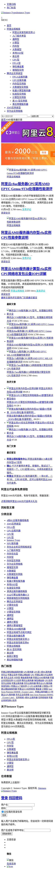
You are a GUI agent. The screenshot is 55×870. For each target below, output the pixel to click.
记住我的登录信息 (13, 812)
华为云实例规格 (15, 111)
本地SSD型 (17, 53)
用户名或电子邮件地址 (12, 830)
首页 (9, 25)
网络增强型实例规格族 (18, 598)
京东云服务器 (30, 683)
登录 (4, 798)
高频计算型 (12, 656)
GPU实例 (48, 680)
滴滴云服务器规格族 (17, 591)
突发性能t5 (6, 686)
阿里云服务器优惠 (16, 636)
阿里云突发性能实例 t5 (23, 32)
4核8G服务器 (46, 672)
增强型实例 (18, 70)
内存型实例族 (19, 83)
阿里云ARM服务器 (16, 629)
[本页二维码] (10, 866)
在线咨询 (11, 863)
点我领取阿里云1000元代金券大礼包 (19, 501)
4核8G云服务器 (31, 698)
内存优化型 (12, 554)
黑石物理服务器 (20, 104)
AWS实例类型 (14, 107)
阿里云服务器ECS (43, 692)
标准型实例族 (19, 94)
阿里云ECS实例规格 (26, 689)
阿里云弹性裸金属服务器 (12, 672)
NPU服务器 (12, 543)
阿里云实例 (12, 675)
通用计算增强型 (15, 625)
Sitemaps (42, 788)
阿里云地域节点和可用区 (19, 632)
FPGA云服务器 (19, 77)
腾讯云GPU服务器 (44, 683)
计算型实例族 (19, 97)
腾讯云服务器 (28, 680)
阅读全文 (5, 213)
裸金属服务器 (26, 678)
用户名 (4, 804)
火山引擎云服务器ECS (18, 595)
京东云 (4, 675)
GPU (32, 675)
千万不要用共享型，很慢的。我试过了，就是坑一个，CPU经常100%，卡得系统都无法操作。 (30, 469)
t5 (28, 686)
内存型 (15, 46)
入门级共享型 (19, 36)
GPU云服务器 (19, 80)
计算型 (15, 42)
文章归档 (11, 4)
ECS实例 (17, 680)
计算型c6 (46, 686)
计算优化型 (12, 605)
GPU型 (15, 60)
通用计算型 (12, 622)
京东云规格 (6, 683)
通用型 (15, 39)
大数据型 (16, 49)
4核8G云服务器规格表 (18, 520)
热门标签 (11, 7)
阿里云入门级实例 (19, 686)
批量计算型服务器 (21, 90)
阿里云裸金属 (24, 675)
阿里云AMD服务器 (41, 678)
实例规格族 (43, 698)
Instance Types (13, 540)
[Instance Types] (9, 791)
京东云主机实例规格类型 (19, 547)
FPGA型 (16, 63)
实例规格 (20, 698)
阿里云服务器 (17, 683)
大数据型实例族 (20, 87)
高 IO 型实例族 (19, 101)
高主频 (15, 56)
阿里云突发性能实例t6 (18, 642)
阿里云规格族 (13, 29)
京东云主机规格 (22, 695)
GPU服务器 (28, 672)
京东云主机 (9, 678)
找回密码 (15, 798)
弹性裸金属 (18, 66)
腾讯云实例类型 (15, 73)
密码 (3, 808)
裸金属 (38, 689)
